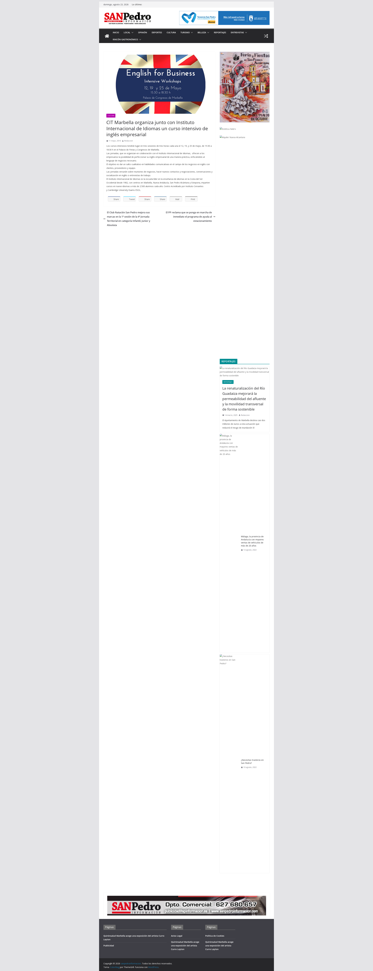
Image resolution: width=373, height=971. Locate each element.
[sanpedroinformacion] (106, 36)
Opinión (142, 32)
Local (127, 32)
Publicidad (108, 945)
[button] (131, 32)
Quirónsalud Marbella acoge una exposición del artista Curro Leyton (185, 946)
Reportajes (220, 32)
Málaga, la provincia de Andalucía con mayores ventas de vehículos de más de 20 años (252, 541)
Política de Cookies (214, 935)
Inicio (116, 32)
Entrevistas (237, 32)
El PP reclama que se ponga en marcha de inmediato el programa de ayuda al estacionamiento (189, 216)
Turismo (185, 32)
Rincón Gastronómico (125, 39)
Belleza (202, 32)
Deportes (157, 32)
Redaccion (128, 141)
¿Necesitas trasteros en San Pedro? (252, 761)
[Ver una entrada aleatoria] (266, 36)
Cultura (171, 32)
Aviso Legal (176, 935)
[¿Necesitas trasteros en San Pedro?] (229, 763)
